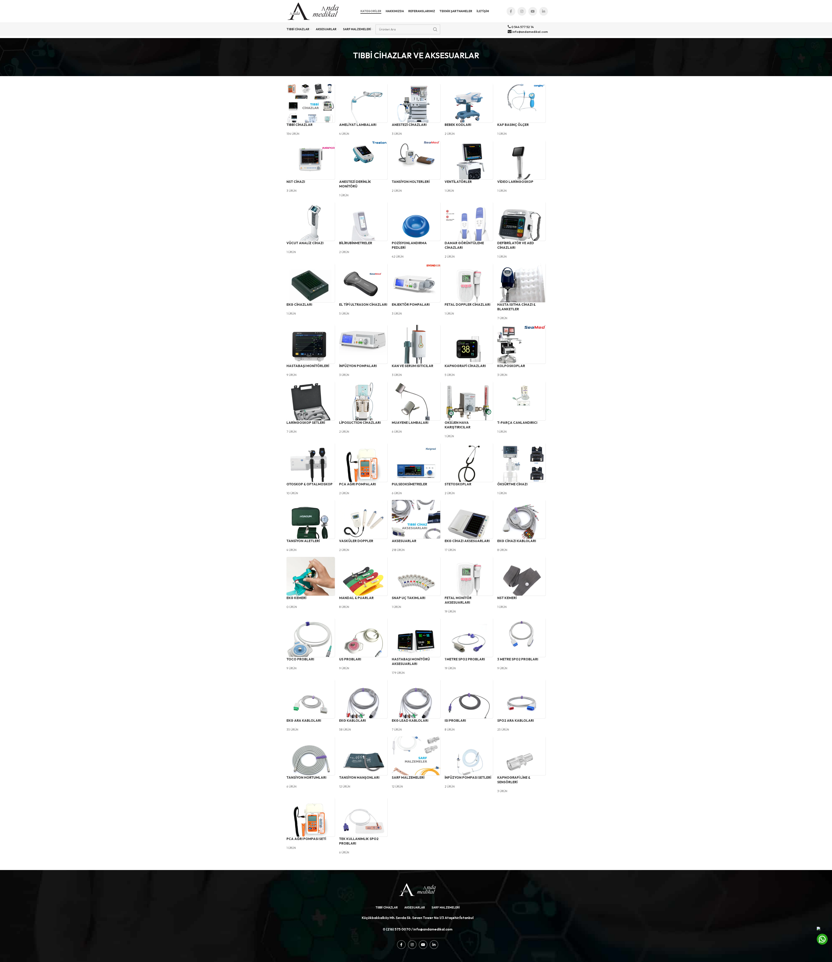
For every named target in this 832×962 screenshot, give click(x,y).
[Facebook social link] (511, 11)
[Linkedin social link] (543, 11)
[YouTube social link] (532, 11)
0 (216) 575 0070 (397, 929)
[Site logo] (313, 11)
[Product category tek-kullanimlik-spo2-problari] (416, 468)
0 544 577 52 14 (522, 27)
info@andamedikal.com (530, 32)
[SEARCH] (435, 29)
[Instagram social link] (521, 11)
